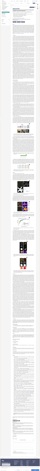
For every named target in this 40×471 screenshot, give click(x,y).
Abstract (3, 0)
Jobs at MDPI (15, 464)
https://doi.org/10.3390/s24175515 (21, 18)
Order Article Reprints (32, 7)
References (3, 9)
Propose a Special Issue (6, 12)
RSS (34, 457)
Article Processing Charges (16, 461)
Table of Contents (4, 23)
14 (13, 51)
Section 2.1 (14, 122)
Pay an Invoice (15, 462)
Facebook (33, 462)
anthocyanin (22, 32)
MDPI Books (27, 462)
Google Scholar (23, 358)
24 (22, 275)
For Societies (21, 465)
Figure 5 (18, 216)
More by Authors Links (4, 16)
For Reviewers (21, 462)
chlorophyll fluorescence (26, 32)
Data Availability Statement (4, 7)
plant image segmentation (18, 32)
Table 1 (32, 151)
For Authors (21, 461)
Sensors (2, 457)
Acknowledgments (3, 8)
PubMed (23, 363)
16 (14, 51)
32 (13, 314)
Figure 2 (25, 163)
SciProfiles (27, 464)
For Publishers (21, 464)
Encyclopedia (27, 465)
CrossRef (26, 358)
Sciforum (27, 461)
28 (13, 289)
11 (26, 46)
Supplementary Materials (4, 4)
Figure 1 (19, 137)
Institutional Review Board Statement (5, 6)
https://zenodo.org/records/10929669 (27, 325)
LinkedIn (33, 461)
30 (26, 299)
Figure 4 (27, 214)
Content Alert (37, 457)
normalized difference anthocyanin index (20, 33)
